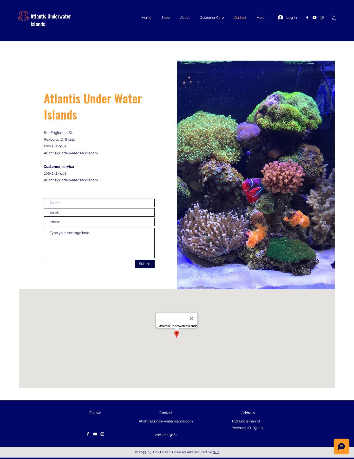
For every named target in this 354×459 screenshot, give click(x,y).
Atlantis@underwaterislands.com (71, 180)
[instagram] (321, 17)
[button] (334, 17)
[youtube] (314, 17)
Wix (216, 452)
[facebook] (307, 17)
